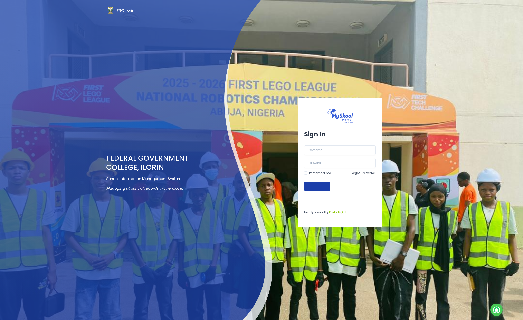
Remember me (320, 173)
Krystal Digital (337, 212)
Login (317, 186)
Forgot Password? (363, 173)
